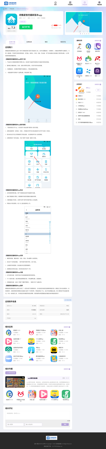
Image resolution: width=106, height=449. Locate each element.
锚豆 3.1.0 (97, 75)
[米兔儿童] (54, 332)
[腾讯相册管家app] (31, 358)
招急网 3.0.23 (16, 330)
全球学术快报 (79, 76)
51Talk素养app (39, 339)
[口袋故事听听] (54, 358)
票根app (88, 87)
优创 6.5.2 (80, 102)
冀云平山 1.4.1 (97, 64)
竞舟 (79, 119)
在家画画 (79, 51)
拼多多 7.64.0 (81, 112)
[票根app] (81, 90)
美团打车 (61, 347)
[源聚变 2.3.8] (88, 71)
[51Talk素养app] (31, 341)
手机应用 (12, 8)
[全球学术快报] (79, 71)
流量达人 (80, 96)
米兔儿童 (61, 330)
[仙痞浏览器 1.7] (8, 341)
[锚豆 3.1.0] (97, 71)
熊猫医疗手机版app (41, 330)
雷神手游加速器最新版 (84, 115)
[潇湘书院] (97, 46)
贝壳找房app (81, 105)
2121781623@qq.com (57, 446)
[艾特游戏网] (10, 3)
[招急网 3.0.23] (8, 332)
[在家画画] (79, 46)
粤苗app (38, 347)
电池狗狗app (62, 339)
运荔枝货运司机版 (18, 347)
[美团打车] (54, 350)
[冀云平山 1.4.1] (97, 58)
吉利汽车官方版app (18, 356)
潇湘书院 (97, 51)
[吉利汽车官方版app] (8, 358)
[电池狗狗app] (54, 341)
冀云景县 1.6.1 (82, 99)
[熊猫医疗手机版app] (31, 332)
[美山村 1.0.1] (88, 58)
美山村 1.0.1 (88, 63)
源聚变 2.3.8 (88, 75)
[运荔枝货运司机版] (8, 350)
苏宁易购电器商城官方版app (85, 122)
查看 (98, 90)
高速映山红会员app (83, 109)
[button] (80, 33)
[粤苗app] (31, 350)
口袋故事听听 (62, 356)
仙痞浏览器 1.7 (17, 339)
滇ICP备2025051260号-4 (40, 443)
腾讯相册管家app (40, 356)
